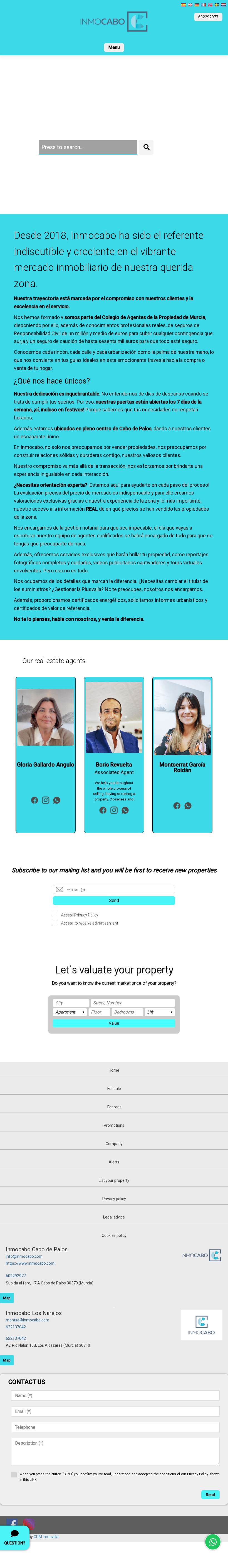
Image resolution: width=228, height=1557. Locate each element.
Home (114, 1070)
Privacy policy (114, 1199)
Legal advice (114, 1217)
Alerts (114, 1162)
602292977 (16, 1276)
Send (114, 900)
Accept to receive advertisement (89, 923)
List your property (114, 1180)
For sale (114, 1088)
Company (114, 1143)
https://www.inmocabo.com (30, 1263)
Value (114, 1023)
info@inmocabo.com (24, 1256)
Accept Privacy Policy (79, 915)
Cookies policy (114, 1235)
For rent (114, 1107)
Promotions (114, 1125)
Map (7, 1298)
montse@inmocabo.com (27, 1320)
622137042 (16, 1327)
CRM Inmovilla (46, 1536)
